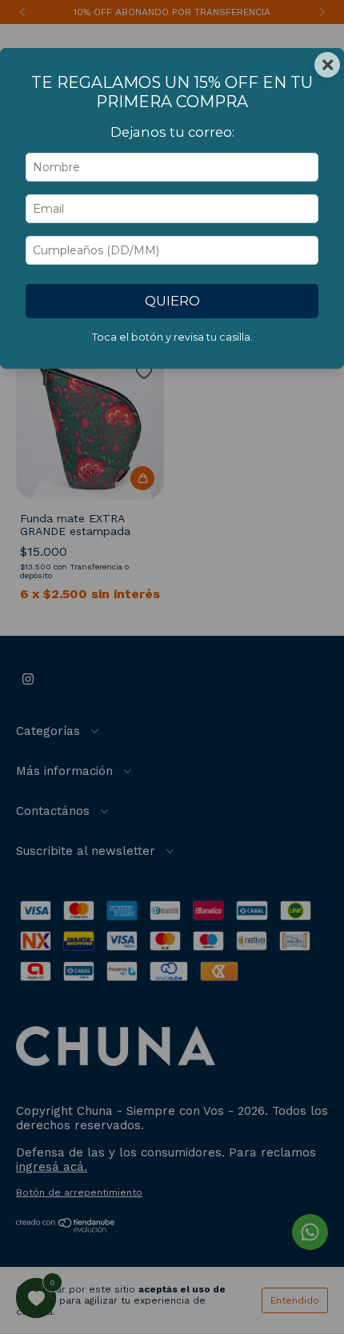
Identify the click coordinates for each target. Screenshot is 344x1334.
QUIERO (172, 301)
